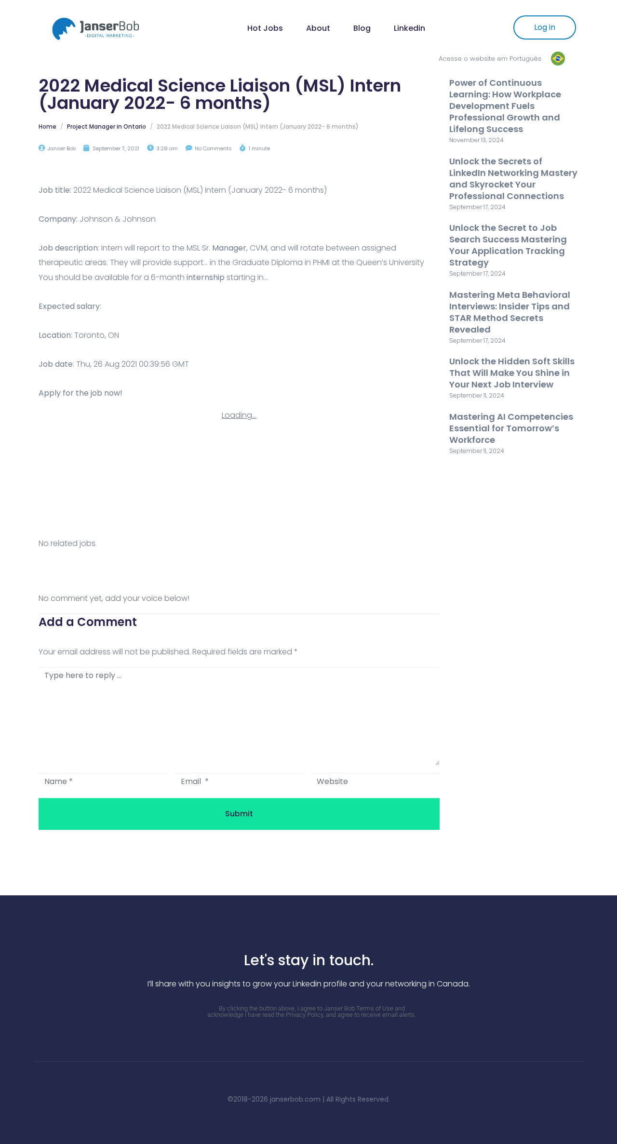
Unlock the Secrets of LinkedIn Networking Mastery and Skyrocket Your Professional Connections (513, 178)
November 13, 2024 (476, 140)
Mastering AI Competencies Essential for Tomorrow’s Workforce (511, 428)
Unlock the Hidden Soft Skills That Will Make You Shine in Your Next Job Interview (512, 372)
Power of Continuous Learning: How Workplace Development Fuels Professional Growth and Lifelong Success (505, 106)
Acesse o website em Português (490, 58)
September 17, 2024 (477, 207)
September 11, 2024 (476, 395)
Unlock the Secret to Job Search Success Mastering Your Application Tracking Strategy (508, 245)
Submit (239, 813)
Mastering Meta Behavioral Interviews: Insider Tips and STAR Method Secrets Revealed (509, 312)
